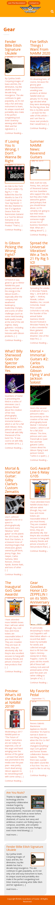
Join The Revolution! (16, 3)
